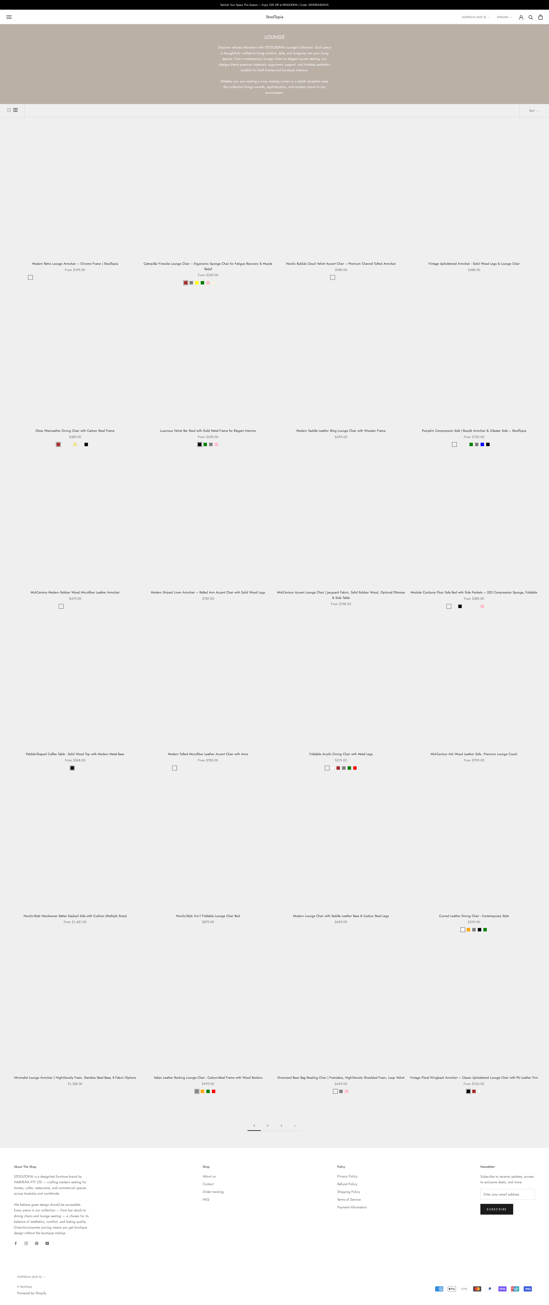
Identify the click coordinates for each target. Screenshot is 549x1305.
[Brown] (185, 282)
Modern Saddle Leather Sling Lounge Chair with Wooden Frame (341, 430)
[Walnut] (78, 768)
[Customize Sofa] (493, 606)
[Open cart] (540, 17)
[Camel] (476, 606)
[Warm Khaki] (349, 277)
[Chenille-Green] (69, 277)
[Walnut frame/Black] (89, 606)
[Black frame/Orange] (72, 606)
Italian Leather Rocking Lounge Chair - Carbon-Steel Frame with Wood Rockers (208, 1077)
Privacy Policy (347, 1176)
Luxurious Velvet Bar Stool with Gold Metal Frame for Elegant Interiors (208, 430)
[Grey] (191, 282)
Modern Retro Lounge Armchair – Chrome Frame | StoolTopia (75, 263)
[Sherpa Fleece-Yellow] (58, 277)
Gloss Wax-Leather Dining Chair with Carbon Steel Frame (75, 430)
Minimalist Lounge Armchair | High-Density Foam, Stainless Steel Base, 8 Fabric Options (75, 1077)
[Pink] (208, 282)
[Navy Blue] (488, 606)
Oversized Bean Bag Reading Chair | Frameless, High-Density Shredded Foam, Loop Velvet (341, 1077)
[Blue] (482, 444)
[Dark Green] (64, 444)
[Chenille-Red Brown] (64, 277)
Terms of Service (349, 1199)
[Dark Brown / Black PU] (185, 768)
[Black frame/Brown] (66, 606)
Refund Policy (347, 1184)
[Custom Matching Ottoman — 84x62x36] (224, 282)
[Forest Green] (343, 277)
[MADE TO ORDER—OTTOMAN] (119, 277)
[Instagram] (26, 1243)
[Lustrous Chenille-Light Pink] (80, 277)
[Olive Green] (449, 606)
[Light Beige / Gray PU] (219, 768)
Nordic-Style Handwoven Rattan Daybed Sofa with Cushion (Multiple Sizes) (75, 916)
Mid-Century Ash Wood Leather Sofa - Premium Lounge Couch (474, 754)
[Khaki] (75, 444)
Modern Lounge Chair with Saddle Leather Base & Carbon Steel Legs (341, 916)
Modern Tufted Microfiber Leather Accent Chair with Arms (208, 754)
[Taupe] (471, 606)
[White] (332, 768)
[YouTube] (47, 1243)
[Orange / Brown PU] (202, 768)
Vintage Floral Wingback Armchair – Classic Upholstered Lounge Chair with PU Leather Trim (474, 1077)
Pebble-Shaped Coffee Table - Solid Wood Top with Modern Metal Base (75, 754)
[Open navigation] (9, 17)
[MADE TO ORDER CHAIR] (114, 277)
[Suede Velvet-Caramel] (41, 277)
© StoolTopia (24, 1287)
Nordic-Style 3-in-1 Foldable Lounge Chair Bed (208, 916)
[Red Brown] (465, 444)
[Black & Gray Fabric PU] (241, 768)
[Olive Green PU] (197, 768)
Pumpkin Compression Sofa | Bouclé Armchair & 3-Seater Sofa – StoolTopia (474, 430)
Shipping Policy (348, 1191)
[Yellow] (197, 282)
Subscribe (497, 1209)
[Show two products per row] (9, 110)
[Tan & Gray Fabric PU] (236, 768)
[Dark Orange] (80, 444)
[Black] (86, 444)
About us (209, 1176)
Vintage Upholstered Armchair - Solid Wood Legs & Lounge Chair (474, 263)
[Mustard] (460, 444)
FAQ (206, 1199)
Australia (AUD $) (474, 17)
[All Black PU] (191, 768)
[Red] (355, 768)
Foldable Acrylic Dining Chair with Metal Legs (341, 754)
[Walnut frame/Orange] (78, 606)
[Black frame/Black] (61, 606)
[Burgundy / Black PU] (208, 768)
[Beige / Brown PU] (213, 768)
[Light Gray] (454, 606)
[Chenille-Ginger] (47, 277)
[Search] (531, 17)
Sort (532, 110)
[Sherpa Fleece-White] (92, 277)
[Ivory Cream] (338, 277)
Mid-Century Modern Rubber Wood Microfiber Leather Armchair (75, 592)
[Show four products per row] (15, 110)
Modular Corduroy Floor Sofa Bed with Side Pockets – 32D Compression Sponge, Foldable (474, 592)
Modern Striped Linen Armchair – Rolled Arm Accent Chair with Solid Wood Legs (208, 592)
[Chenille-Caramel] (30, 277)
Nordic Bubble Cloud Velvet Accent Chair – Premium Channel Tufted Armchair (341, 263)
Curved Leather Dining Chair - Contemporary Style (474, 916)
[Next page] (295, 1126)
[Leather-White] (103, 277)
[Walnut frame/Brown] (83, 606)
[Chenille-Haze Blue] (52, 277)
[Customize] (493, 444)
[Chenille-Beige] (36, 277)
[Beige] (213, 282)
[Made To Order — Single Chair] (219, 282)
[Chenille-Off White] (75, 277)
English (502, 17)
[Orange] (468, 929)
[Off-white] (454, 444)
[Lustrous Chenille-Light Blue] (86, 277)
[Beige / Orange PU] (224, 768)
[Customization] (92, 444)
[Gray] (211, 444)
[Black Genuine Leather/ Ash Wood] (174, 768)
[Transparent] (327, 768)
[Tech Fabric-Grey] (108, 277)
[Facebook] (15, 1243)
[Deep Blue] (332, 277)
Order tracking (213, 1191)
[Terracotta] (465, 606)
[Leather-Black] (97, 277)
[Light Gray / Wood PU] (230, 768)
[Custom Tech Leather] (230, 282)
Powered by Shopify (31, 1293)
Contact (208, 1184)
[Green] (202, 282)
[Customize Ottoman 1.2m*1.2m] (499, 606)
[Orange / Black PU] (180, 768)
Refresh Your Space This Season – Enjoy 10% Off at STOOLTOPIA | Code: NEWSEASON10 (274, 5)
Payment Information (352, 1207)
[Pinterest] (36, 1243)
